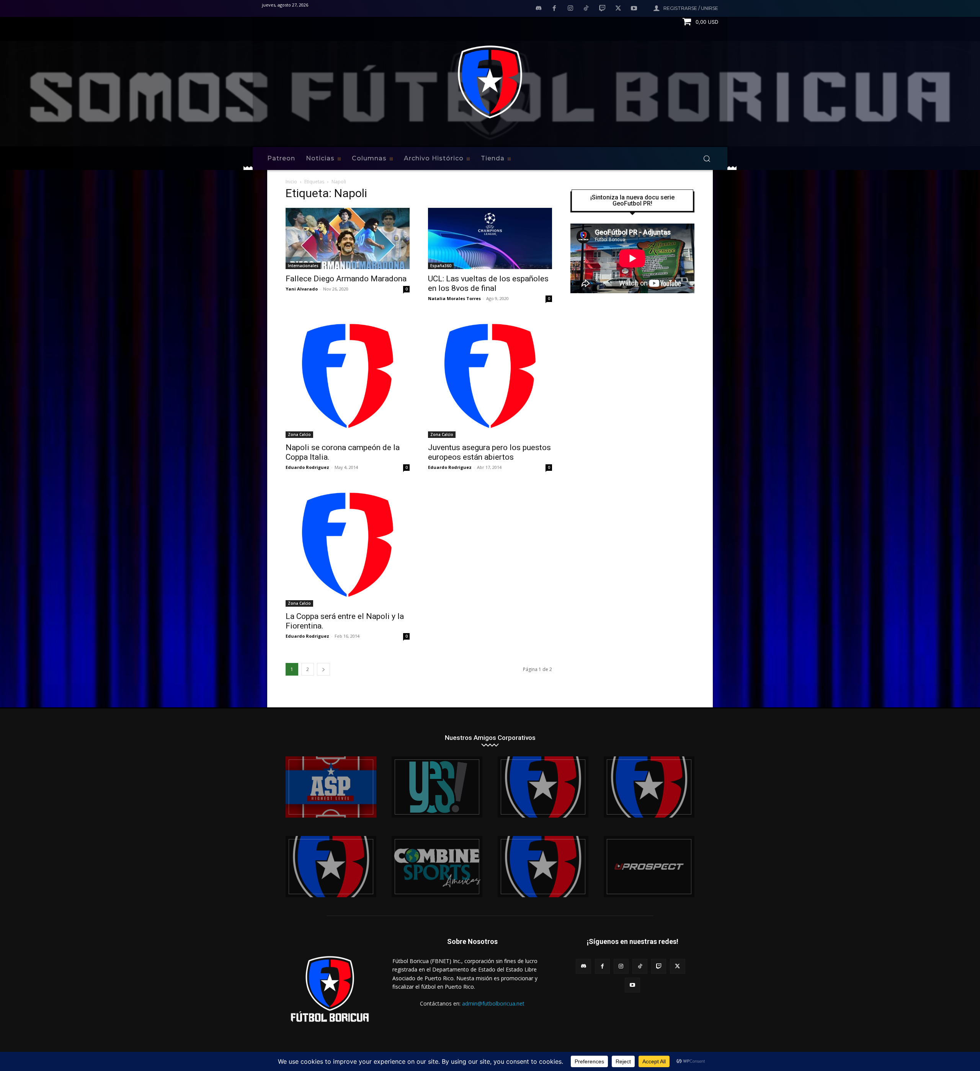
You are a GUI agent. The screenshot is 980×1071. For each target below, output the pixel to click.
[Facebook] (554, 9)
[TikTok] (586, 9)
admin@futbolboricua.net (493, 1003)
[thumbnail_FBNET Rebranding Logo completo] (543, 787)
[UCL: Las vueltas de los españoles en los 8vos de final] (490, 238)
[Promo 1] (331, 787)
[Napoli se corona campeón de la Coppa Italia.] (348, 376)
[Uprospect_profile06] (649, 866)
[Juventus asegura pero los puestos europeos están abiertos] (490, 376)
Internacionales (303, 265)
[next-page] (323, 669)
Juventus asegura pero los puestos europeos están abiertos (489, 452)
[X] (618, 9)
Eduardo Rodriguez (307, 467)
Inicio (291, 181)
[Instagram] (570, 9)
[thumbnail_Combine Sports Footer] (437, 866)
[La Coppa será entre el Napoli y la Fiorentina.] (348, 545)
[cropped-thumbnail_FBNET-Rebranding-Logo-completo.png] (649, 787)
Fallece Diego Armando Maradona (346, 278)
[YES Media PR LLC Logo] (437, 787)
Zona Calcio (299, 434)
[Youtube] (634, 9)
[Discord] (539, 9)
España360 (440, 265)
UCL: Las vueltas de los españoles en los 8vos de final (488, 283)
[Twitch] (602, 9)
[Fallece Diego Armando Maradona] (348, 238)
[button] (706, 158)
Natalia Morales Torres (454, 298)
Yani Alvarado (302, 289)
